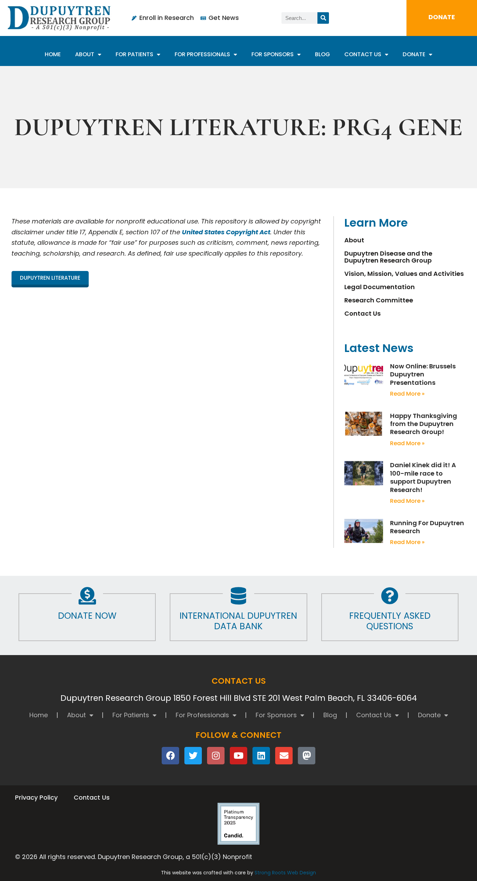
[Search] (323, 18)
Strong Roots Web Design (285, 872)
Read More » (407, 394)
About (84, 54)
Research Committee (378, 300)
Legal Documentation (379, 287)
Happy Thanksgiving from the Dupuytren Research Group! (423, 423)
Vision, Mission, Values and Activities (404, 273)
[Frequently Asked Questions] (389, 595)
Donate (414, 54)
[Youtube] (238, 755)
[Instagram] (216, 755)
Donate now (87, 616)
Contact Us (362, 54)
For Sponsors (272, 54)
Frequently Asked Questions (390, 621)
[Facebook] (170, 755)
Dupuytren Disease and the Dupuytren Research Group (388, 257)
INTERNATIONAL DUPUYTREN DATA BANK (238, 621)
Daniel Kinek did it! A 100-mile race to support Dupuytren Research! (423, 477)
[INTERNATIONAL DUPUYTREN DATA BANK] (238, 595)
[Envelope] (284, 755)
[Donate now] (87, 595)
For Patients (134, 54)
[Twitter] (193, 755)
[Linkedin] (261, 755)
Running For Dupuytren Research (427, 527)
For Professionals (202, 54)
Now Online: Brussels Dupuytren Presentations (423, 374)
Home (53, 54)
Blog (322, 54)
